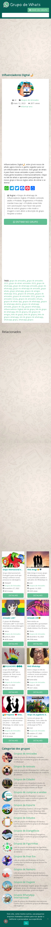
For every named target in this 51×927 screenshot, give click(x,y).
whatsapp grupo (11, 319)
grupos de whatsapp (31, 301)
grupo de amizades (18, 280)
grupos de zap (18, 306)
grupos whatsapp (32, 306)
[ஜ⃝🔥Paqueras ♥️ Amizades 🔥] (13, 704)
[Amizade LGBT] (13, 607)
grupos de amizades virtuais (30, 299)
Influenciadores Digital (13, 309)
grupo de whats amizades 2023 (22, 283)
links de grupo (17, 314)
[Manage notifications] (6, 921)
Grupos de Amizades (30, 100)
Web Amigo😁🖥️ (34, 569)
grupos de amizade (26, 293)
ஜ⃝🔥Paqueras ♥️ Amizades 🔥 (13, 714)
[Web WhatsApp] (38, 656)
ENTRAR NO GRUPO (26, 221)
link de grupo (29, 309)
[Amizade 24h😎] (38, 607)
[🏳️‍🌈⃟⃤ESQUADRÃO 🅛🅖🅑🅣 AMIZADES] (13, 656)
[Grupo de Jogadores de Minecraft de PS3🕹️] (38, 704)
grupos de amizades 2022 (24, 296)
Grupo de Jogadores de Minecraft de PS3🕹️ (37, 714)
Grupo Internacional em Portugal (13, 569)
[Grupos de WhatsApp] (21, 4)
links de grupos (30, 314)
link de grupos (22, 312)
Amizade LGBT (9, 618)
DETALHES (13, 595)
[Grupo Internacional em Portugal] (13, 559)
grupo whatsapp (17, 291)
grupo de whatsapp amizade (25, 286)
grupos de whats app (13, 301)
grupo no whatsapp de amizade (26, 288)
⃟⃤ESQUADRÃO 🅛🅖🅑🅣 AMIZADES (14, 666)
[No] (47, 919)
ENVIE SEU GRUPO (39, 10)
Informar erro (26, 106)
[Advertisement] (25, 46)
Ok (26, 923)
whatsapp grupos (26, 319)
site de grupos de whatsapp (31, 317)
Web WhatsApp (33, 666)
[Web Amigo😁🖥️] (38, 559)
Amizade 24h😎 (34, 618)
